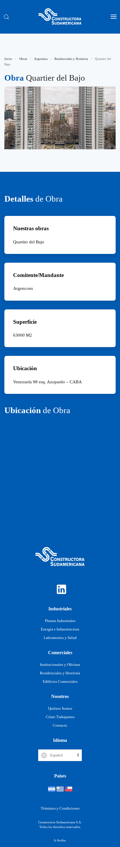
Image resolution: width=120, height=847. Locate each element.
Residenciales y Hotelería (71, 58)
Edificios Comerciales (60, 682)
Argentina (40, 58)
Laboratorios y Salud (60, 638)
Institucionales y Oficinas (60, 665)
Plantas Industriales (60, 621)
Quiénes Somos (60, 708)
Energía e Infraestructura (60, 629)
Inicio (8, 58)
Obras (23, 58)
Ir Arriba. (60, 840)
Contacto (60, 725)
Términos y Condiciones (60, 808)
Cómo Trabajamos (60, 717)
